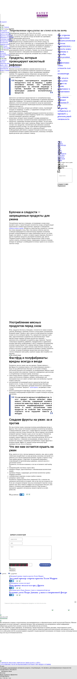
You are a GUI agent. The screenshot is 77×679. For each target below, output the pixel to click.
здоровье (13, 573)
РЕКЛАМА (12, 663)
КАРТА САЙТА (35, 663)
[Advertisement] (43, 21)
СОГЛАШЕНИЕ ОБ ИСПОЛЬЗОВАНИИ (13, 664)
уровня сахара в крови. (16, 228)
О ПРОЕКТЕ (4, 663)
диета (4, 573)
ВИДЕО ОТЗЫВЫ (45, 664)
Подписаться (61, 186)
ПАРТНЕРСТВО (32, 664)
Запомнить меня (6, 671)
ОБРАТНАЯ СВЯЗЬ (23, 663)
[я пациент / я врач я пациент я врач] (63, 184)
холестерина (34, 387)
